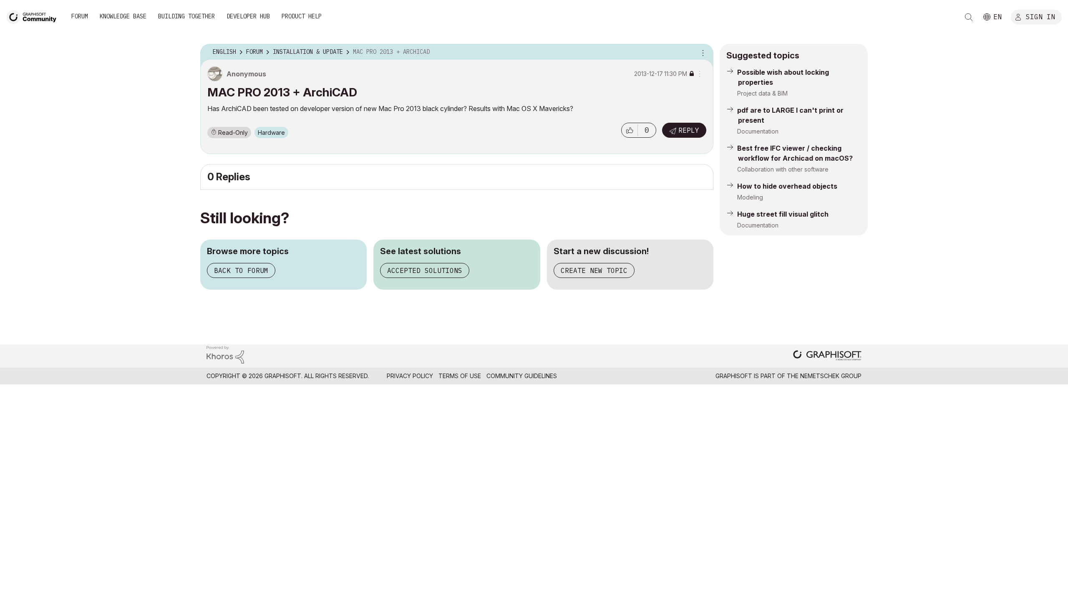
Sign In (1040, 16)
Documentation (757, 131)
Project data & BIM (762, 93)
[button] (629, 130)
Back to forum (241, 270)
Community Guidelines (521, 375)
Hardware (271, 132)
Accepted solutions (424, 270)
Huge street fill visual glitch (783, 214)
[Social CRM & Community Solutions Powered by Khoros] (225, 354)
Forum (79, 16)
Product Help (302, 16)
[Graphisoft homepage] (827, 356)
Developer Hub (248, 16)
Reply (688, 130)
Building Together (186, 16)
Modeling (750, 197)
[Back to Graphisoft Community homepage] (34, 16)
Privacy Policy (410, 375)
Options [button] (701, 52)
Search (968, 17)
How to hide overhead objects (787, 186)
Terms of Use (459, 375)
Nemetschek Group (830, 375)
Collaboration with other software (783, 169)
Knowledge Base (123, 16)
